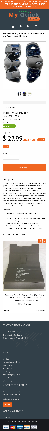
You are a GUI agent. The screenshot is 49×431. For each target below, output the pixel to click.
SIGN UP (7, 405)
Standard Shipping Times (11, 375)
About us (6, 359)
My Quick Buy (19, 421)
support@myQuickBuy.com (14, 335)
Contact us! (7, 417)
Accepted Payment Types (11, 362)
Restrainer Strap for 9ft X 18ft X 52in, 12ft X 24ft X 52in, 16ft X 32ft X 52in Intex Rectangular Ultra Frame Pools (24, 297)
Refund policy (7, 381)
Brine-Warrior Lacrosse (16, 119)
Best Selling (12, 33)
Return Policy (7, 368)
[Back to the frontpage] (4, 33)
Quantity (5, 153)
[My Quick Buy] (24, 16)
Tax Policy (6, 372)
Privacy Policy (7, 365)
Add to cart (24, 167)
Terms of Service (8, 378)
